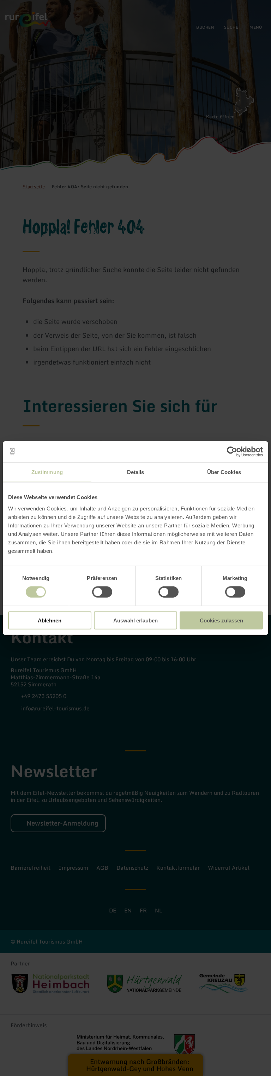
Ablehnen (49, 620)
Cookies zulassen (221, 620)
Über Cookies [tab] (224, 472)
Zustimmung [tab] (47, 472)
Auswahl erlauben (135, 620)
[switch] (102, 592)
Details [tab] (135, 472)
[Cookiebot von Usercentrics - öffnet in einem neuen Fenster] (232, 452)
